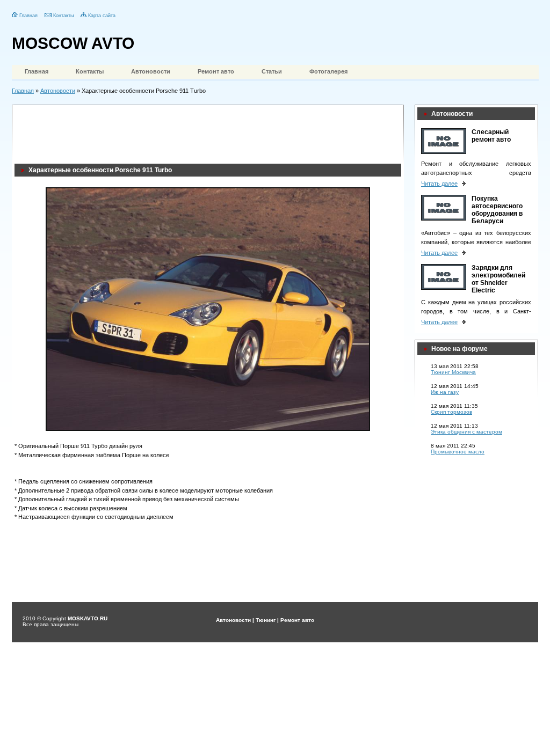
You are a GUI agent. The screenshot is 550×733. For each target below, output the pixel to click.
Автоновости (150, 71)
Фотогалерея (328, 71)
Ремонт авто (216, 71)
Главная (28, 15)
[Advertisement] (210, 131)
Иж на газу (445, 392)
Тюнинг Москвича (453, 372)
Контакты (63, 15)
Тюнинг (266, 620)
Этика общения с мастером (466, 432)
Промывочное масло (457, 452)
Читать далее (439, 183)
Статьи (272, 71)
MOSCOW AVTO (73, 43)
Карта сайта (101, 15)
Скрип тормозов (451, 412)
